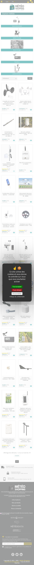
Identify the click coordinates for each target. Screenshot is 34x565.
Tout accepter (17, 287)
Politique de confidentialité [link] (17, 297)
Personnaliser (17, 294)
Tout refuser (17, 290)
